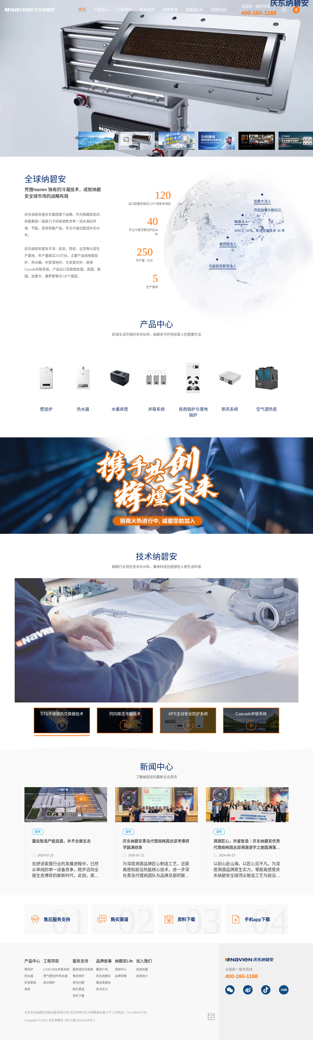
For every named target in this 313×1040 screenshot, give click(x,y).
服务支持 (147, 10)
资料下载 (78, 996)
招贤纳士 (142, 976)
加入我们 (144, 961)
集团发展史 (103, 982)
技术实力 (102, 989)
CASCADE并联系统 (56, 969)
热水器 (28, 976)
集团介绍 (102, 969)
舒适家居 (30, 982)
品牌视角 (121, 976)
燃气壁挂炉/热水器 (55, 976)
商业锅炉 (49, 982)
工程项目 (124, 10)
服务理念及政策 (83, 969)
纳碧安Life (194, 10)
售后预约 (78, 976)
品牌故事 (170, 10)
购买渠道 (78, 989)
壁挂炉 (28, 969)
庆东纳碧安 (103, 976)
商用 (27, 989)
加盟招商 (218, 10)
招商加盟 (142, 969)
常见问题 (78, 982)
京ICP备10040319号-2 (80, 1020)
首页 (82, 10)
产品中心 (101, 10)
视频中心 (121, 969)
